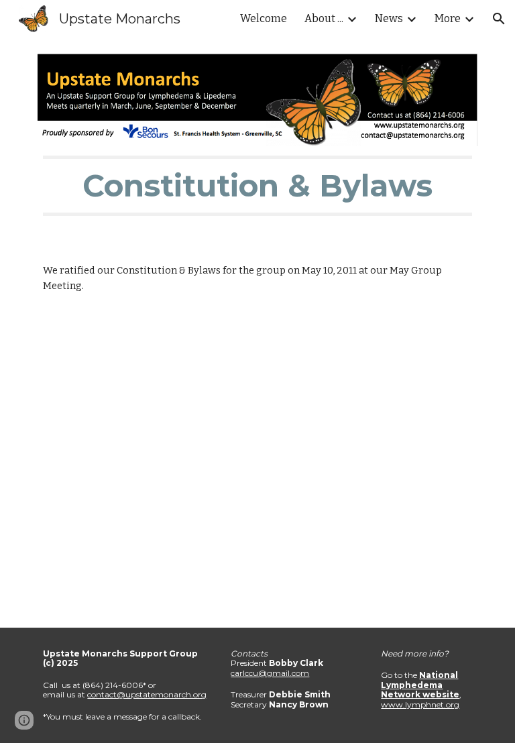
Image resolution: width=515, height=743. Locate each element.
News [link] (389, 18)
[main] (257, 185)
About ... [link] (323, 18)
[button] (499, 19)
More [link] (448, 18)
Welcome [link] (263, 18)
